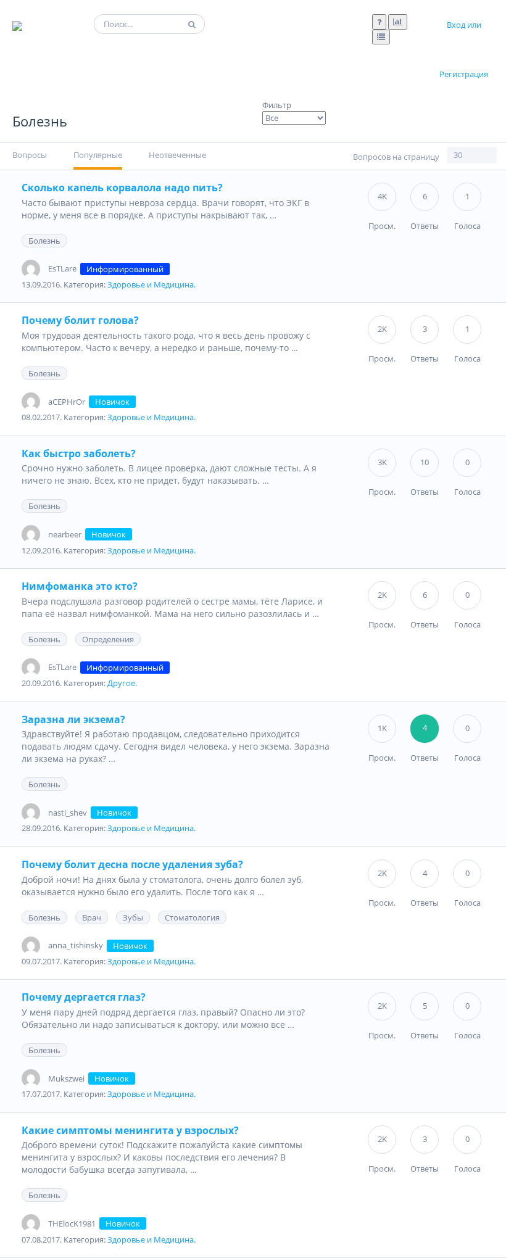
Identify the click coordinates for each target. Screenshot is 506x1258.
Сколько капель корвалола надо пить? (122, 187)
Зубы (133, 917)
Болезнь (44, 240)
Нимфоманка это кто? (80, 586)
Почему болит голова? (80, 320)
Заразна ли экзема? (73, 719)
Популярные (97, 154)
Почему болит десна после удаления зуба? (132, 864)
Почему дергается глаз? (84, 997)
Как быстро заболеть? (79, 453)
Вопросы (29, 154)
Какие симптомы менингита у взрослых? (130, 1130)
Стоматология (192, 917)
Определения (108, 639)
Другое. (122, 683)
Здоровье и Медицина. (151, 284)
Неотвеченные (177, 154)
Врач (91, 917)
